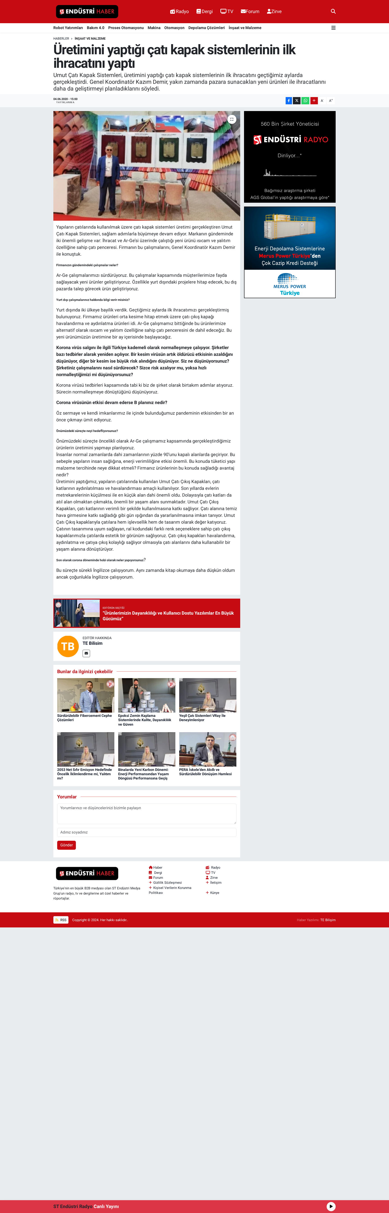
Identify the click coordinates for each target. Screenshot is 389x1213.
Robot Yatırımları (68, 27)
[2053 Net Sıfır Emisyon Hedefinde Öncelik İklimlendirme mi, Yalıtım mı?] (85, 749)
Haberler (61, 38)
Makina (154, 27)
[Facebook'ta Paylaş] (289, 100)
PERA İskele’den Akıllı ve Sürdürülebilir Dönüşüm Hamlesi (205, 772)
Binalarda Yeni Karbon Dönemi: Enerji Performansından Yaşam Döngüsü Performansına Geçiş (143, 774)
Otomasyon (174, 27)
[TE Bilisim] (68, 646)
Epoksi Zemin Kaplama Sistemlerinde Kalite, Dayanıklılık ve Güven (144, 719)
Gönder (66, 845)
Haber (157, 867)
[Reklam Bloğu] (290, 156)
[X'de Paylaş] (297, 100)
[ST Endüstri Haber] (87, 11)
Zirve (276, 11)
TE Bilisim (92, 643)
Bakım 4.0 (95, 27)
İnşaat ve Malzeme (245, 27)
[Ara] (333, 11)
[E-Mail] (86, 653)
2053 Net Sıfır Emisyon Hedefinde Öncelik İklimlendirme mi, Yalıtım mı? (84, 774)
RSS (62, 920)
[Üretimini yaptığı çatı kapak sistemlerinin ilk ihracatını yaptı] (146, 166)
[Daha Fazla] (314, 100)
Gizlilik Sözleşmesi (167, 883)
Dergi (207, 11)
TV (230, 11)
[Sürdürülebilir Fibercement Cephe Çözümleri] (85, 695)
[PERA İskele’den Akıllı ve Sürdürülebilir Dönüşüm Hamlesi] (207, 749)
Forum (252, 11)
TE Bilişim (328, 920)
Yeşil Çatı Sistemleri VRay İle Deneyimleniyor (202, 717)
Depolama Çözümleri (206, 27)
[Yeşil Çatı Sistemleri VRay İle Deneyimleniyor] (207, 695)
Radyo (182, 11)
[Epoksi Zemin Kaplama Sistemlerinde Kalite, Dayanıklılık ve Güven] (146, 695)
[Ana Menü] (333, 28)
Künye (214, 893)
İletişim (216, 883)
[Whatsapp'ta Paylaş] (305, 100)
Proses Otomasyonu (126, 27)
